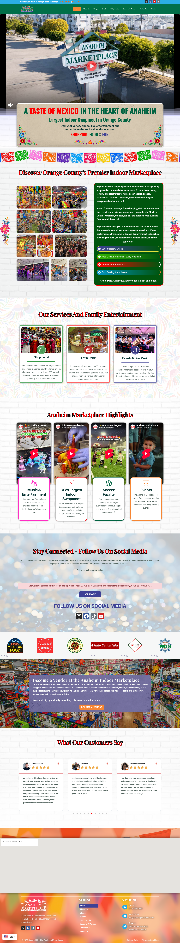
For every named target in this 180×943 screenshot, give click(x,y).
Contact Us (143, 9)
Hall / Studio (114, 9)
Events (104, 9)
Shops (95, 9)
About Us (86, 9)
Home (77, 9)
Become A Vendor (129, 9)
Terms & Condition (150, 940)
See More (90, 594)
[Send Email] (124, 916)
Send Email (134, 914)
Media (153, 9)
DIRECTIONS (65, 2)
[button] (19, 785)
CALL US (76, 2)
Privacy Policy (133, 940)
